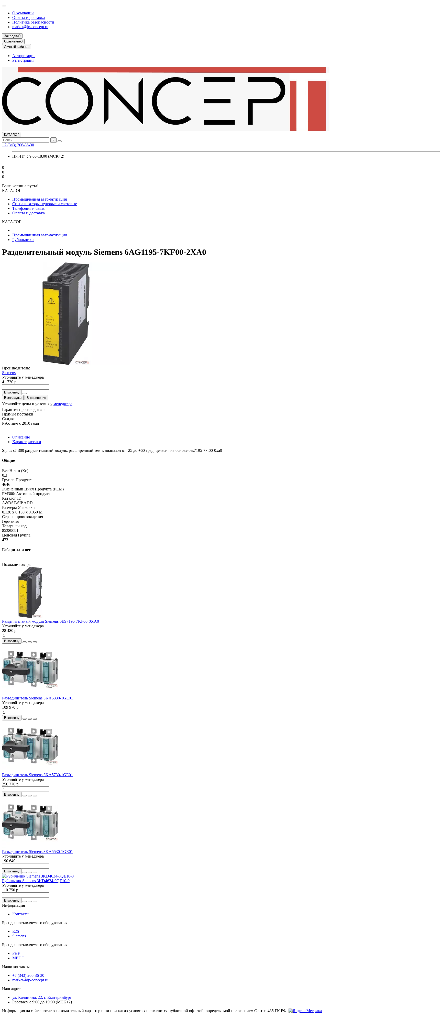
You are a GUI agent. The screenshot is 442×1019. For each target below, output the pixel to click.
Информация (13, 905)
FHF (16, 953)
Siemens (9, 372)
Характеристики (26, 442)
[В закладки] (30, 642)
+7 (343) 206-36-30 (18, 145)
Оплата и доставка (28, 17)
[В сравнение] (35, 642)
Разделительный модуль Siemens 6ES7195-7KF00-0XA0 (50, 621)
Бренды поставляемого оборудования (35, 923)
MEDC (18, 958)
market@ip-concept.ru (30, 27)
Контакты (20, 914)
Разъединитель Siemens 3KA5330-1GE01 (37, 698)
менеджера (62, 404)
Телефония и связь (28, 208)
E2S (15, 931)
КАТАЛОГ (11, 135)
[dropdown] (4, 5)
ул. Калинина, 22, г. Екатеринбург (42, 997)
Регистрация (23, 60)
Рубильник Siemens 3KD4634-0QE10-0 (36, 881)
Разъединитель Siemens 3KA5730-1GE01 (37, 775)
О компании (23, 13)
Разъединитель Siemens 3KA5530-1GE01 (37, 851)
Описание (21, 437)
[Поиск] (60, 141)
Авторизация (23, 55)
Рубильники (23, 239)
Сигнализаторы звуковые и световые (44, 204)
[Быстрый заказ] (25, 393)
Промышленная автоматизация (39, 199)
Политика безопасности (33, 22)
